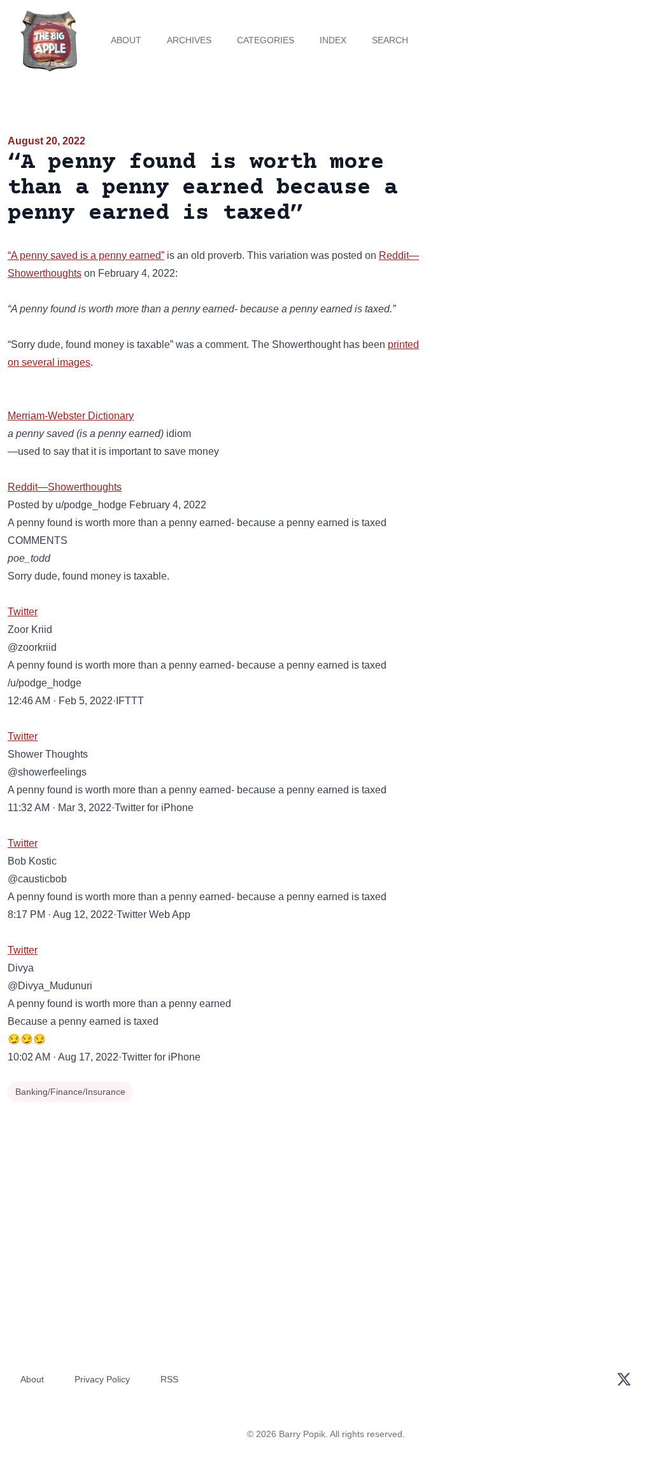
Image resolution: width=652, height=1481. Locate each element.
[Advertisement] (543, 222)
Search (390, 40)
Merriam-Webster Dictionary (71, 415)
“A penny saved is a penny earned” (86, 255)
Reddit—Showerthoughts (65, 487)
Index (333, 40)
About (126, 40)
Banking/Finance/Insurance (70, 1092)
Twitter (23, 611)
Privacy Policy (102, 1379)
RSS (169, 1379)
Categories (265, 40)
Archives (189, 40)
